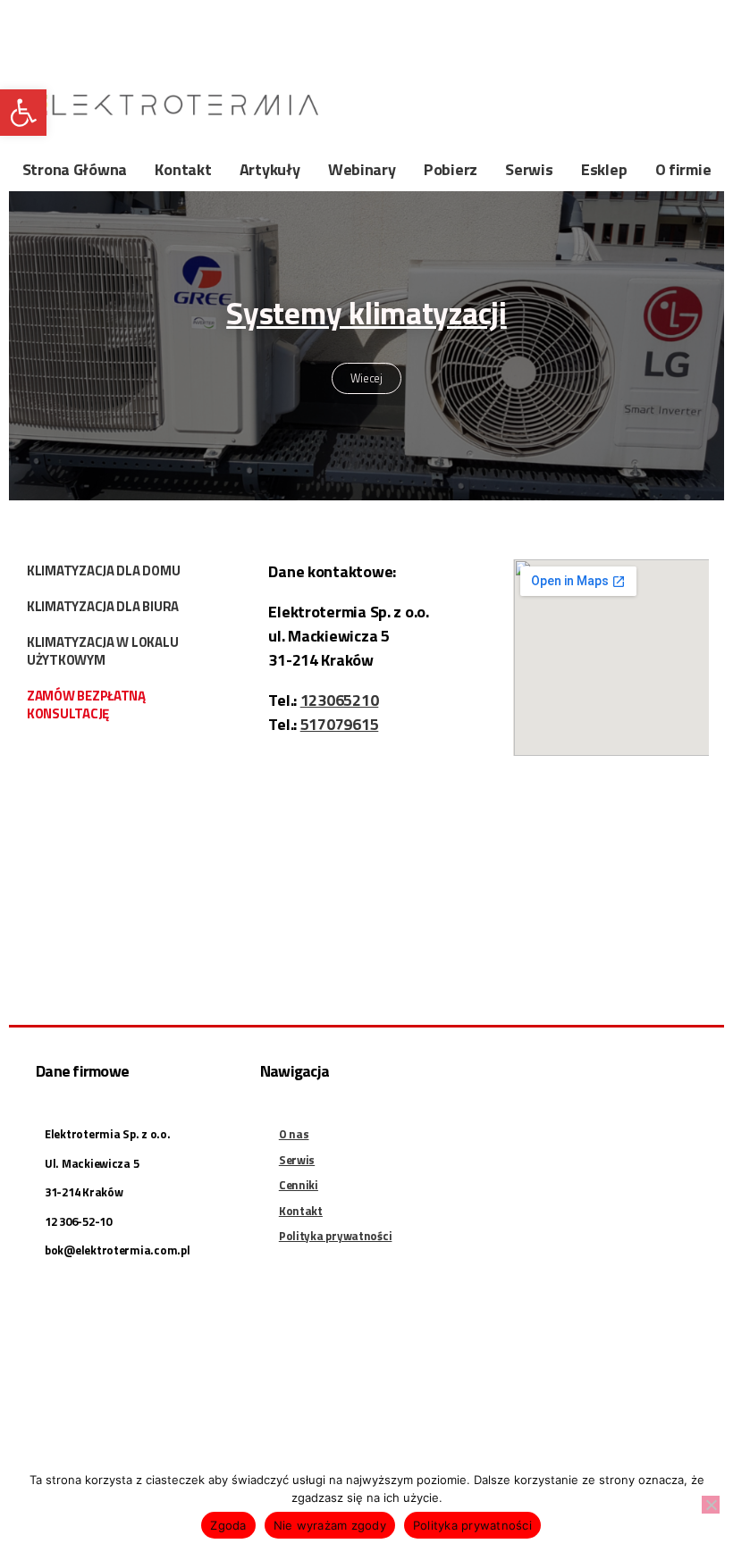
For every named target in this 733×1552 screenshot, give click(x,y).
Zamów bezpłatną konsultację (86, 704)
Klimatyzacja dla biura (103, 606)
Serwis (528, 169)
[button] (23, 112)
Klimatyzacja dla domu (103, 570)
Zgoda (228, 1525)
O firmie (683, 169)
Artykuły (270, 169)
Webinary (362, 169)
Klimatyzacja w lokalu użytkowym (102, 651)
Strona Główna (75, 169)
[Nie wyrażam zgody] (711, 1505)
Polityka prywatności (472, 1525)
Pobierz (450, 169)
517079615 (339, 724)
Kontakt (183, 169)
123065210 (339, 700)
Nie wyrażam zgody (330, 1525)
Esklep (604, 169)
